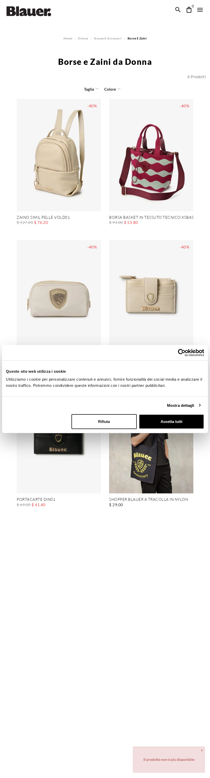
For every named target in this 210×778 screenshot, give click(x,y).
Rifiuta (104, 421)
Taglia (89, 89)
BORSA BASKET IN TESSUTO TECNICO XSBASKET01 (151, 217)
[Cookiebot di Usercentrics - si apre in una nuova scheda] (181, 352)
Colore (110, 89)
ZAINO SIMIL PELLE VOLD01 (43, 217)
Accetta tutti (171, 421)
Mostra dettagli (180, 405)
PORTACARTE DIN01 (36, 499)
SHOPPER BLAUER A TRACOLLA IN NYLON (148, 499)
